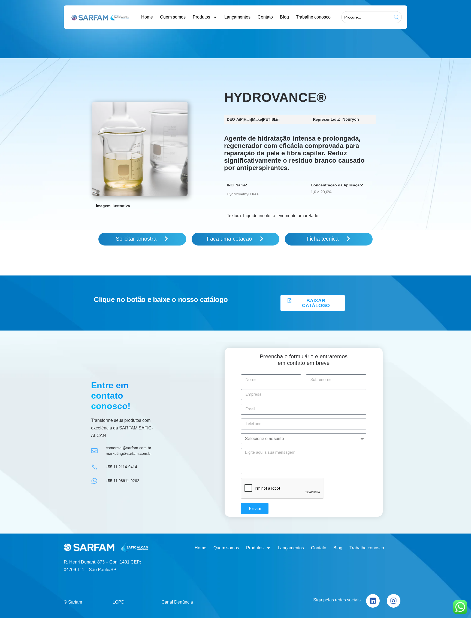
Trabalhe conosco (313, 17)
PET (266, 119)
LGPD (119, 602)
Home (147, 17)
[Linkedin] (373, 601)
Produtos (201, 17)
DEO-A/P (235, 119)
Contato (265, 17)
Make (257, 119)
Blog (284, 17)
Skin (275, 119)
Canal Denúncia (177, 602)
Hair (247, 119)
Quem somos (173, 17)
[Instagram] (393, 601)
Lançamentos (237, 17)
